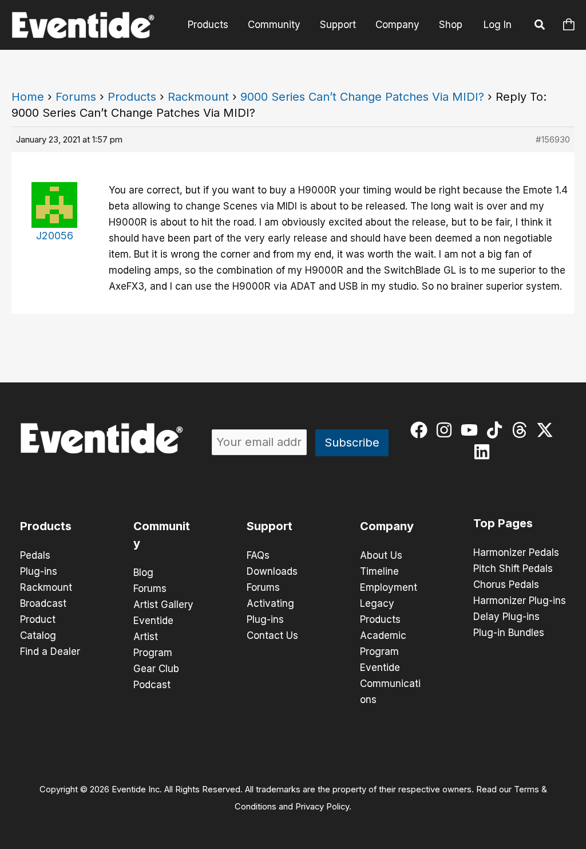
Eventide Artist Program (153, 636)
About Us (381, 555)
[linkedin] (484, 451)
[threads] (522, 430)
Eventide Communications (390, 683)
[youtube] (472, 430)
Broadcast (43, 603)
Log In (498, 24)
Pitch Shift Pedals (513, 568)
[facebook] (421, 430)
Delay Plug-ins (506, 616)
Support (338, 24)
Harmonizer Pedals (516, 552)
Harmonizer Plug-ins (519, 600)
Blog (143, 572)
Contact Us (272, 635)
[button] (540, 26)
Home (27, 97)
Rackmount (198, 97)
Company (397, 24)
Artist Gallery (163, 604)
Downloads (272, 571)
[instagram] (446, 430)
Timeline (379, 571)
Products (208, 24)
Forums (76, 97)
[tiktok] (497, 430)
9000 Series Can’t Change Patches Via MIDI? (362, 97)
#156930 (553, 139)
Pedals (35, 555)
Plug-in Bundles (508, 632)
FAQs (258, 555)
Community (274, 24)
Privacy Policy (322, 806)
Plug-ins (38, 571)
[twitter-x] (547, 430)
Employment (388, 587)
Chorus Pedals (506, 584)
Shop (450, 24)
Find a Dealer (50, 651)
